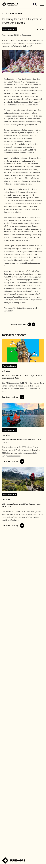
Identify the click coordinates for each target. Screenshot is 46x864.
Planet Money (9, 277)
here (28, 263)
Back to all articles (13, 13)
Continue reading (10, 397)
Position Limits (9, 29)
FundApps (26, 35)
